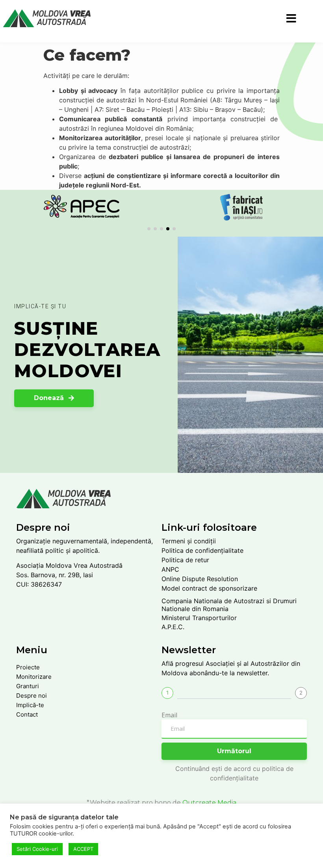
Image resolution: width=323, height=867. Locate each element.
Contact (27, 714)
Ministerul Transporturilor (199, 618)
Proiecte (28, 667)
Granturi (27, 686)
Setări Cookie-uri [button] (37, 849)
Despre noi (31, 695)
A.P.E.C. (173, 627)
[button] (148, 228)
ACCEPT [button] (83, 849)
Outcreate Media (209, 802)
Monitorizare (34, 676)
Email (169, 715)
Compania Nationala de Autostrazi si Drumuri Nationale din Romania (229, 605)
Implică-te (30, 705)
